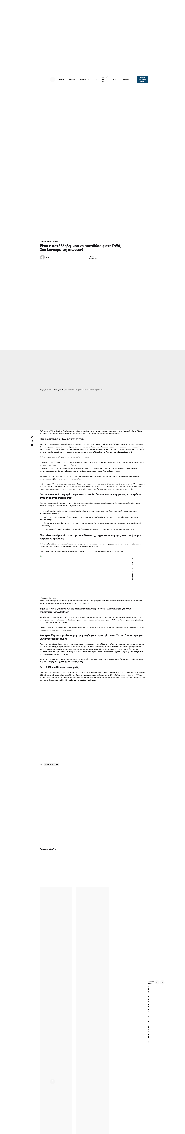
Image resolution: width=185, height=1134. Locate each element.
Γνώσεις (43, 242)
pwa (56, 764)
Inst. (132, 563)
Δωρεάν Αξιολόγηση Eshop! (142, 79)
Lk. (132, 568)
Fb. (132, 558)
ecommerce (49, 764)
